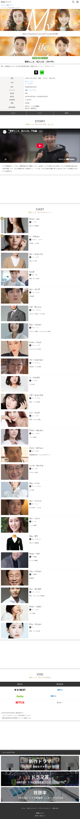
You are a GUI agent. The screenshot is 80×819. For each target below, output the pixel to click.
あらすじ (13, 113)
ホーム (23, 808)
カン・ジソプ (34, 289)
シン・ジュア (34, 413)
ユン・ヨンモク (35, 589)
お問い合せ (55, 808)
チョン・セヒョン (36, 430)
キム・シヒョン (35, 325)
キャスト (40, 113)
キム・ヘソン (34, 483)
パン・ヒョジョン (36, 360)
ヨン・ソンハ (34, 518)
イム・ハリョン (35, 571)
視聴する (60, 690)
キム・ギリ (33, 536)
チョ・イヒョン (35, 624)
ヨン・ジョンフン (36, 254)
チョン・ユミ (29, 81)
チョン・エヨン (35, 606)
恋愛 (39, 58)
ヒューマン (44, 58)
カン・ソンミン (35, 501)
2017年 (34, 58)
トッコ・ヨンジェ (36, 466)
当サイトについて (32, 808)
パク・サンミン (35, 307)
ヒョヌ (32, 272)
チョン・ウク (34, 554)
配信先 (66, 113)
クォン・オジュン (36, 448)
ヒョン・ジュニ (35, 342)
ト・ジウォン (29, 83)
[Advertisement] (40, 189)
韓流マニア (6, 2)
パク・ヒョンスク (36, 395)
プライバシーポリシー (44, 808)
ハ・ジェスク (34, 377)
